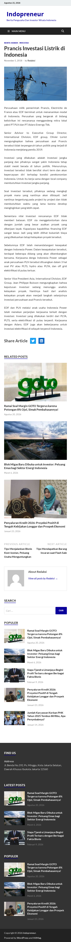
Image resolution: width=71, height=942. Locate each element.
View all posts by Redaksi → (43, 578)
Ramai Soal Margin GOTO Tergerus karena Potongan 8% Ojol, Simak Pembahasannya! (31, 407)
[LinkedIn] (41, 341)
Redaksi (31, 60)
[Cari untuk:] (35, 610)
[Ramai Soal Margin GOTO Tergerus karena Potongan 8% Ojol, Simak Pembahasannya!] (35, 383)
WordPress (22, 937)
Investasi (24, 43)
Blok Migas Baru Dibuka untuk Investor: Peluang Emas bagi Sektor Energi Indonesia (34, 466)
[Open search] (62, 31)
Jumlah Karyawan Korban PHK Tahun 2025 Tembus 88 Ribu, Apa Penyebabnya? (46, 716)
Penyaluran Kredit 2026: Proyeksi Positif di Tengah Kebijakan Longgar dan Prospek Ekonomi (34, 524)
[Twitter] (33, 341)
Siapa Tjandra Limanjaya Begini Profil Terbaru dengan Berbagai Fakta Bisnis (45, 673)
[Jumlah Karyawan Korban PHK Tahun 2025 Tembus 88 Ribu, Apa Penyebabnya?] (14, 712)
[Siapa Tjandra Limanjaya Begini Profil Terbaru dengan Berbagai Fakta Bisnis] (14, 670)
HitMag (37, 937)
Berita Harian (11, 43)
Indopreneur (25, 14)
